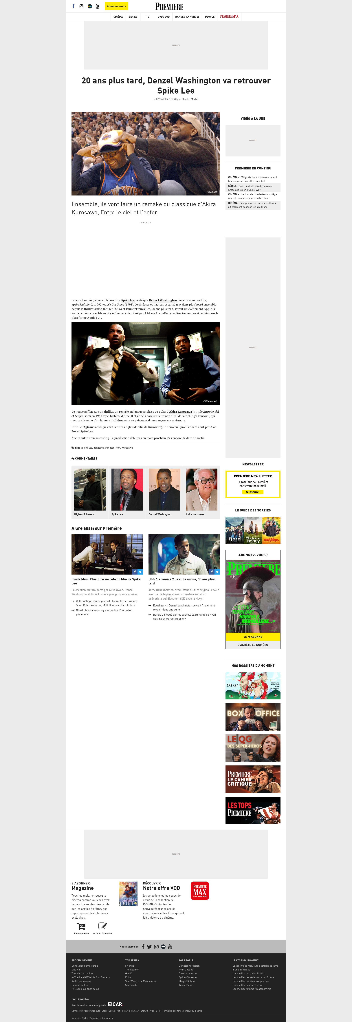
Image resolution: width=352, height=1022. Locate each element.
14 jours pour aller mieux (86, 988)
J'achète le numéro (253, 645)
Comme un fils (80, 984)
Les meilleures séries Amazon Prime (253, 977)
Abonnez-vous (116, 6)
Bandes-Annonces (187, 16)
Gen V (128, 973)
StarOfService (147, 1010)
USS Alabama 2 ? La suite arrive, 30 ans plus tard (181, 581)
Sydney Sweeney (188, 977)
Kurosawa (127, 447)
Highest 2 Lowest (84, 514)
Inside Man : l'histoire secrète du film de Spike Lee (106, 581)
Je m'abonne (253, 637)
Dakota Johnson (188, 973)
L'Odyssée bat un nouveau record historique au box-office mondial (252, 178)
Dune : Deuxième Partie (85, 965)
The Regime (132, 969)
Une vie (76, 969)
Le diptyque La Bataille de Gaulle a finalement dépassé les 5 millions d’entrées (252, 205)
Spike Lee (117, 514)
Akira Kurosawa (195, 514)
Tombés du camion (82, 973)
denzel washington (104, 447)
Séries (133, 16)
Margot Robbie (187, 981)
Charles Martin (190, 98)
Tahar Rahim (186, 984)
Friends (129, 965)
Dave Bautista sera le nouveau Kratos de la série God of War (250, 187)
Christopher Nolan (189, 965)
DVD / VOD (164, 16)
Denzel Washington (160, 514)
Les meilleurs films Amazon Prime (251, 988)
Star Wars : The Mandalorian (141, 981)
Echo (128, 977)
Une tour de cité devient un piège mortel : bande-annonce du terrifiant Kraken (252, 197)
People (209, 16)
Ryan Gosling (186, 969)
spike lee (87, 447)
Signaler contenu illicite (101, 1018)
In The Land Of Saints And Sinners (91, 977)
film (118, 447)
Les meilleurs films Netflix (247, 984)
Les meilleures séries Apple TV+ (250, 981)
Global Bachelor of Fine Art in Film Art (120, 1010)
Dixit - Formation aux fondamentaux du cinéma (179, 1010)
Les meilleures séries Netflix (248, 973)
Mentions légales (80, 1018)
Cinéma (118, 16)
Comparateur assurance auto (86, 1010)
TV (147, 16)
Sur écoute (131, 984)
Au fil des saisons (81, 981)
